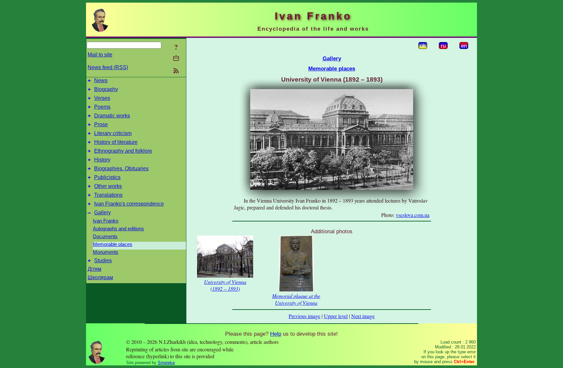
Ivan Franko (105, 220)
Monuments (105, 252)
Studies (103, 260)
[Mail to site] (176, 58)
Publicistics (107, 177)
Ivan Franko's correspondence (129, 204)
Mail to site (100, 54)
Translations (108, 195)
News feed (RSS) (108, 67)
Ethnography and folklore (123, 151)
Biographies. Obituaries (121, 168)
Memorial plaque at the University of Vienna (296, 299)
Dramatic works (112, 115)
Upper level (336, 316)
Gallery (102, 212)
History (102, 159)
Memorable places (112, 244)
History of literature (115, 142)
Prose (101, 124)
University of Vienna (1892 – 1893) (225, 285)
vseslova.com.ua (412, 214)
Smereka (166, 362)
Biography (106, 89)
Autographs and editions (118, 228)
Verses (102, 98)
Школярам (100, 277)
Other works (108, 186)
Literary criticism (113, 133)
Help (275, 333)
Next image (363, 316)
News (101, 80)
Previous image (304, 316)
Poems (102, 107)
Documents (105, 236)
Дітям (94, 269)
